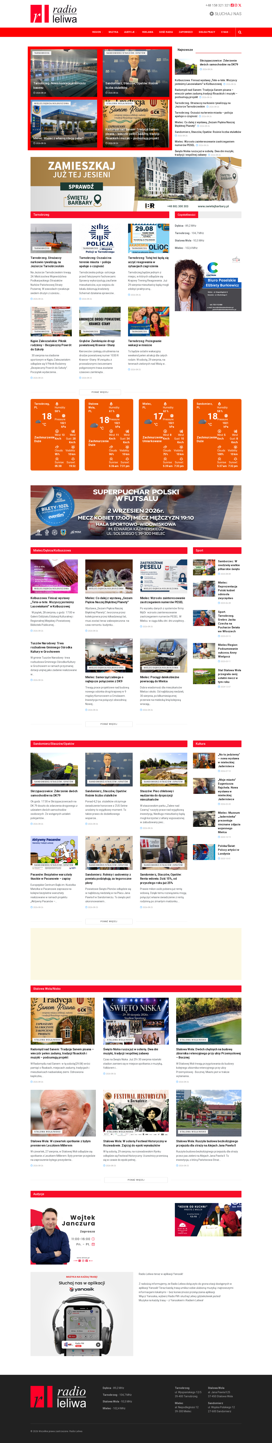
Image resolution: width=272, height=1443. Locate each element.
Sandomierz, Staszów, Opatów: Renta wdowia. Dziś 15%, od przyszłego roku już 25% (161, 879)
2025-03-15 (225, 636)
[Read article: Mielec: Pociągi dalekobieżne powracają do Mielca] (163, 655)
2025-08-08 (225, 574)
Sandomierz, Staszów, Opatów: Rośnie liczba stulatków (208, 131)
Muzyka (113, 32)
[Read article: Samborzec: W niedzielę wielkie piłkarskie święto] (204, 567)
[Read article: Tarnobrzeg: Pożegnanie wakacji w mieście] (148, 321)
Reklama (147, 32)
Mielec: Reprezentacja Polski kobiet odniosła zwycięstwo (227, 590)
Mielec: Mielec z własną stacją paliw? (58, 138)
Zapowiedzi (186, 32)
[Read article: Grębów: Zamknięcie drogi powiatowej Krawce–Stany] (99, 321)
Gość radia (166, 32)
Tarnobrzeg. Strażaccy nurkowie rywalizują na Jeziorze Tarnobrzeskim (47, 262)
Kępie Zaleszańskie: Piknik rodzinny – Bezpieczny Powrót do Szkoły (51, 345)
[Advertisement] (136, 954)
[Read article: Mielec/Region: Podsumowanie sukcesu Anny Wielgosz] (204, 651)
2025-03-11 (225, 661)
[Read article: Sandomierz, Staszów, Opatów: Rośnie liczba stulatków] (136, 73)
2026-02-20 (225, 804)
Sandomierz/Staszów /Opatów (125, 53)
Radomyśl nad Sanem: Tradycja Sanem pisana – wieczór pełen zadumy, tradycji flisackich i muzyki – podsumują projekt (132, 133)
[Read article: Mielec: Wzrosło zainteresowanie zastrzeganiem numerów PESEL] (163, 576)
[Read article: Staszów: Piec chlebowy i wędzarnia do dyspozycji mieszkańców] (163, 770)
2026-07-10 (225, 771)
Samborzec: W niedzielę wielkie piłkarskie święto (229, 565)
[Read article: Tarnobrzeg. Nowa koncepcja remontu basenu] (64, 73)
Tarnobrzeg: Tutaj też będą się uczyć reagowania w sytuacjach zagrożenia (148, 262)
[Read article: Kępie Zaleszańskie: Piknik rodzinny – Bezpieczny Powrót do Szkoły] (51, 321)
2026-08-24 (40, 93)
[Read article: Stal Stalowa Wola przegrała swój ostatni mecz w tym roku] (204, 676)
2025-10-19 (225, 837)
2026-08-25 (38, 378)
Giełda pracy (207, 32)
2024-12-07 (225, 687)
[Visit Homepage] (54, 14)
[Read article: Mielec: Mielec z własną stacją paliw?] (64, 123)
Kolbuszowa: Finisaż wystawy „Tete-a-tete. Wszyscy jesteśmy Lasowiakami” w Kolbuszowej (52, 602)
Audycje (129, 32)
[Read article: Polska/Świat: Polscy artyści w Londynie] (204, 852)
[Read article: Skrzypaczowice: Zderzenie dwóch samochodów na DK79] (186, 67)
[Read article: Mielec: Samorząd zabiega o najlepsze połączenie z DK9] (109, 655)
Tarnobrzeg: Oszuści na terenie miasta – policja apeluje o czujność (95, 262)
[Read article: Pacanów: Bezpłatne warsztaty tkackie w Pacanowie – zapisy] (54, 853)
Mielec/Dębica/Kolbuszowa (51, 103)
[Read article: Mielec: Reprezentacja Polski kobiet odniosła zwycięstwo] (204, 589)
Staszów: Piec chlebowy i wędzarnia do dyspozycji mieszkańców (157, 795)
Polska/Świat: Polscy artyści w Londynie (228, 849)
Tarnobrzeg (41, 53)
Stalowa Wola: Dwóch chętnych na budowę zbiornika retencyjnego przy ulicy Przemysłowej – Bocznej (208, 1053)
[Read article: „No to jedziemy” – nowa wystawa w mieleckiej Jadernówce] (204, 761)
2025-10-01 (225, 858)
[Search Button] (239, 32)
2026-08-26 (113, 93)
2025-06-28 (225, 603)
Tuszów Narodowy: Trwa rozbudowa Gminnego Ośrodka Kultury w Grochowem (51, 647)
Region (96, 32)
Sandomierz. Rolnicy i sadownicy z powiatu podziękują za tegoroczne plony (108, 879)
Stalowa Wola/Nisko (119, 103)
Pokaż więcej (100, 392)
